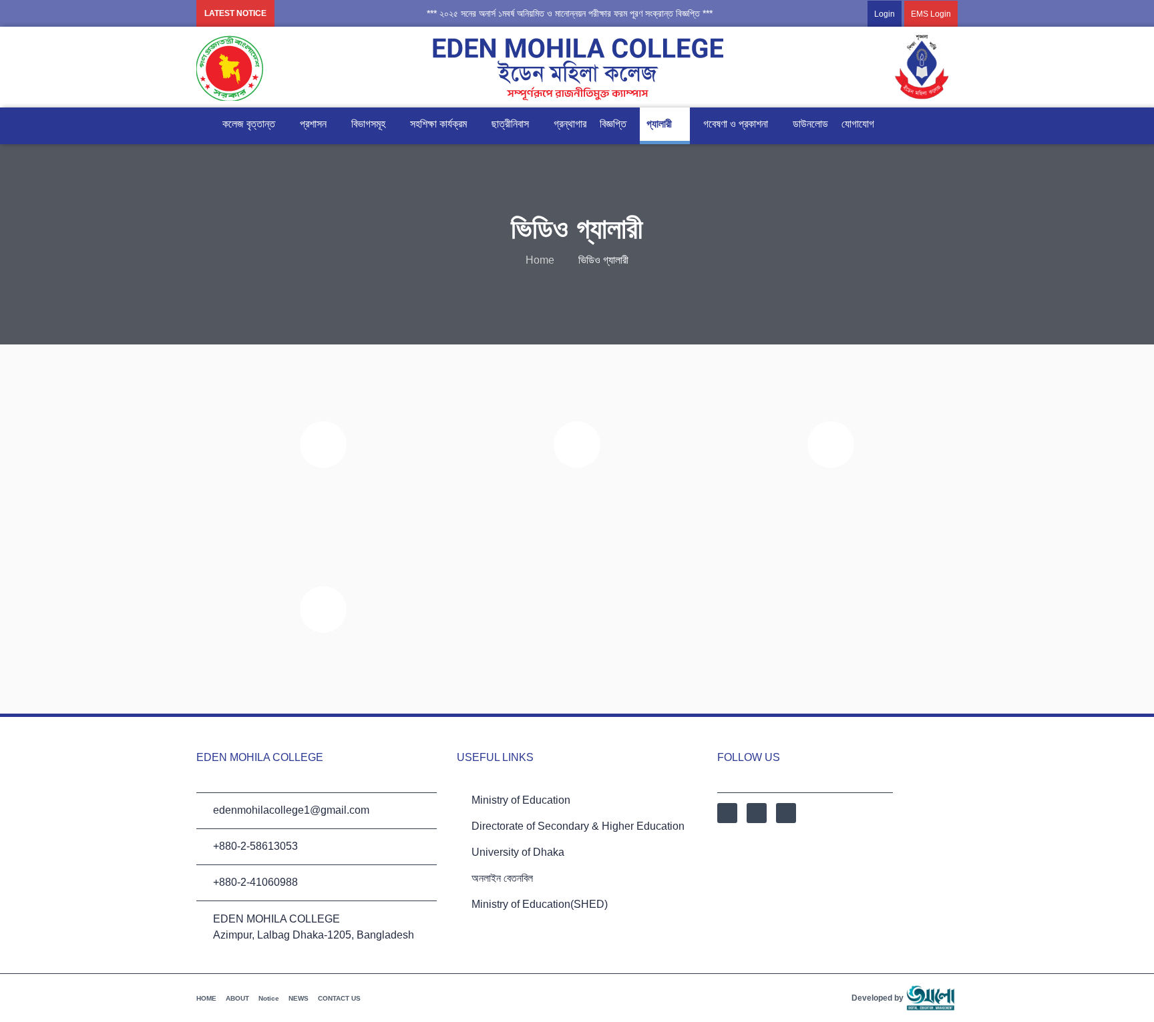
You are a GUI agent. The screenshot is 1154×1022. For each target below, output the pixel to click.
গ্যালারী (659, 124)
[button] (558, 13)
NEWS (298, 998)
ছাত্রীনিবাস (510, 124)
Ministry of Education (520, 800)
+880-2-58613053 (255, 846)
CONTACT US (339, 998)
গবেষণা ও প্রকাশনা (735, 124)
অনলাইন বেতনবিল (502, 878)
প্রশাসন (313, 124)
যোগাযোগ (857, 124)
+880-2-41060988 (255, 882)
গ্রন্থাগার (570, 124)
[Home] (202, 124)
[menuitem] (899, 13)
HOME (206, 998)
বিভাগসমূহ (368, 124)
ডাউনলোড (810, 124)
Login (884, 14)
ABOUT (237, 998)
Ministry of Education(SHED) (539, 904)
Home (540, 260)
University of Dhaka (517, 852)
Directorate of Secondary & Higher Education (578, 826)
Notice (268, 998)
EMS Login (931, 14)
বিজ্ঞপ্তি (613, 124)
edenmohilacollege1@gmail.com (291, 810)
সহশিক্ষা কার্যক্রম (438, 124)
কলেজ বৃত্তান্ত (248, 124)
